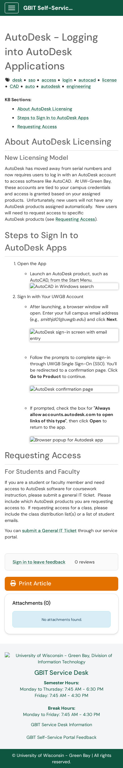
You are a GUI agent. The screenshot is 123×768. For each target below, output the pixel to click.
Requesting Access (37, 126)
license (109, 80)
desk (17, 80)
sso (31, 80)
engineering (79, 86)
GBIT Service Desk (61, 672)
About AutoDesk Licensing (44, 109)
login (67, 80)
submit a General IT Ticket (49, 530)
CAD (14, 86)
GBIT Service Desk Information (61, 724)
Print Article (34, 583)
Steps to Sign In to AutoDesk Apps (53, 117)
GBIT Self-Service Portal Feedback (61, 737)
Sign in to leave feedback (39, 562)
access (49, 80)
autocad (87, 80)
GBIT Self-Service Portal (51, 8)
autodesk (50, 86)
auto (30, 86)
